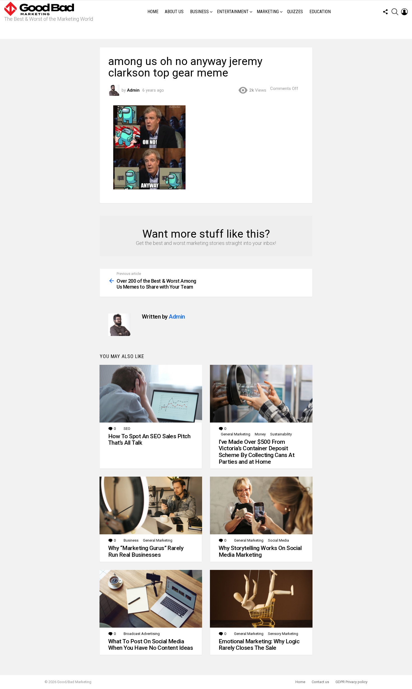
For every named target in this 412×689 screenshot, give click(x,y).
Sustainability (281, 434)
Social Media (278, 540)
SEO (127, 428)
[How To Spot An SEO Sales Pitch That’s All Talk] (150, 394)
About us (174, 11)
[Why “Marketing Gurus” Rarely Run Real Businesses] (150, 505)
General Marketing (235, 434)
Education (320, 11)
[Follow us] (385, 11)
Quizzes (295, 11)
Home (152, 11)
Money (260, 434)
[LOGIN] (404, 11)
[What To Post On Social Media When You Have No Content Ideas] (150, 599)
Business (199, 11)
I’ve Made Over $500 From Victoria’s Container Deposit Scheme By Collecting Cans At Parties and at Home (256, 452)
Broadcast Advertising (142, 634)
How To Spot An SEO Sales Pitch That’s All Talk (149, 439)
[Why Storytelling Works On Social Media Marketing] (261, 505)
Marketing (268, 11)
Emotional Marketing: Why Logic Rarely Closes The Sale (259, 644)
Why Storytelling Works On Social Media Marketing (260, 551)
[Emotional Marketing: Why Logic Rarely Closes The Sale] (261, 599)
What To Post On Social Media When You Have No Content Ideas (150, 644)
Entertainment (233, 11)
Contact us (320, 682)
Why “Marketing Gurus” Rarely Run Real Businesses (145, 551)
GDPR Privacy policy (351, 682)
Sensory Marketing (283, 634)
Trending (207, 31)
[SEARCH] (395, 11)
